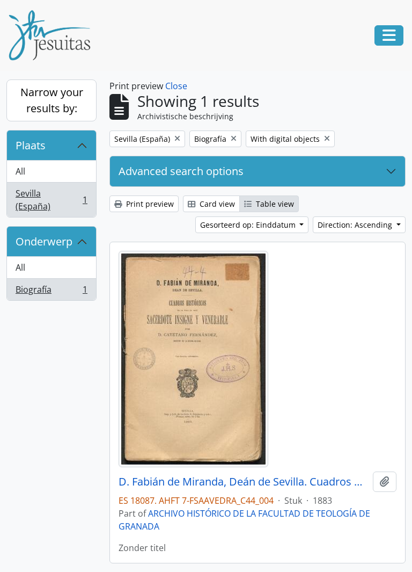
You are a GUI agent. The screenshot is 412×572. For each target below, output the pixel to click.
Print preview (149, 204)
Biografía (51, 292)
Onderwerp (44, 241)
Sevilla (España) (51, 199)
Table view (274, 204)
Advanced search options (181, 171)
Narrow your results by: (51, 100)
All (20, 171)
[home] (53, 35)
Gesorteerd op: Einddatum (249, 225)
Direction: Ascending (356, 225)
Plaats (31, 145)
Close (176, 86)
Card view (216, 204)
